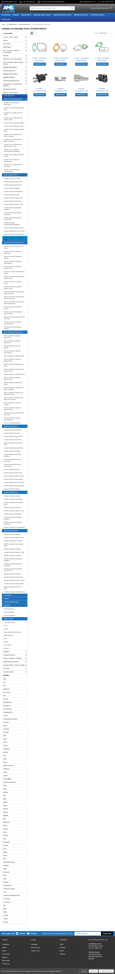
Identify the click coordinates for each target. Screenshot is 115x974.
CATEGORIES (6, 15)
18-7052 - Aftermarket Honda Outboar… (60, 59)
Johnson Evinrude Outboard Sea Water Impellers (14, 292)
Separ (5, 869)
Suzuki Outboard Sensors (12, 469)
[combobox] (50, 8)
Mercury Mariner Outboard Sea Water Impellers (13, 388)
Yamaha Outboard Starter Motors (14, 580)
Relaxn (5, 852)
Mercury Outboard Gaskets (12, 423)
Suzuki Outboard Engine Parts (13, 436)
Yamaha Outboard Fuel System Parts (13, 545)
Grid (31, 33)
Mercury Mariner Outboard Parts (13, 332)
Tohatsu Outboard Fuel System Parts (13, 503)
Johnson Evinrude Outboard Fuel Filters (14, 272)
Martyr (5, 805)
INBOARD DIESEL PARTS (42, 15)
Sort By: (97, 33)
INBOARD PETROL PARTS (62, 15)
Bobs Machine (7, 702)
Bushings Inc (7, 705)
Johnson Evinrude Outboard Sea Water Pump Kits (14, 297)
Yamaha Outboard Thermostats (14, 583)
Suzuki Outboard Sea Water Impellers (12, 455)
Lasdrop (5, 792)
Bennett (5, 699)
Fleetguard (6, 749)
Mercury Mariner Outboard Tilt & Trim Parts (14, 413)
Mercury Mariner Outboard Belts (14, 356)
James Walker (7, 779)
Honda (6, 629)
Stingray (5, 882)
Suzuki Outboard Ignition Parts (13, 448)
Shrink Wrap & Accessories (11, 661)
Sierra (5, 875)
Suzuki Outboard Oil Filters (12, 451)
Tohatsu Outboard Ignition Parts (14, 511)
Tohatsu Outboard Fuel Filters (13, 499)
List (36, 33)
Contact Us (5, 964)
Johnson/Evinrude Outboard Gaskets (12, 328)
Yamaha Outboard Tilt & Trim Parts (13, 587)
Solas (5, 879)
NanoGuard (6, 822)
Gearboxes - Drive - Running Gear (12, 59)
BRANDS (16, 15)
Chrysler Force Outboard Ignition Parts (14, 130)
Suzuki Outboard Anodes (11, 433)
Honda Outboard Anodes (11, 195)
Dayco (5, 725)
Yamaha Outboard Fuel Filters (13, 541)
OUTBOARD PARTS (97, 15)
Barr (4, 695)
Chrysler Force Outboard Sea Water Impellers (13, 135)
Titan (4, 892)
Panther (5, 835)
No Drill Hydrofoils (9, 615)
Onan (4, 832)
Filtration (5, 55)
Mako (4, 799)
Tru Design (6, 898)
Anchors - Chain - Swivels (10, 37)
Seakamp (6, 865)
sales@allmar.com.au (89, 1)
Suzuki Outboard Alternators (13, 430)
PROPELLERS (6, 19)
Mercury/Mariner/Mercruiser (12, 632)
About (4, 951)
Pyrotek (5, 845)
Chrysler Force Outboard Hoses (13, 126)
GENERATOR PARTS (81, 15)
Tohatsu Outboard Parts (11, 492)
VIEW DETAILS (40, 64)
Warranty (62, 954)
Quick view (39, 46)
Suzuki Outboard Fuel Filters (12, 439)
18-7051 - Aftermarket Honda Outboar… (81, 59)
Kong (4, 789)
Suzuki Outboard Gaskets (12, 489)
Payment (62, 947)
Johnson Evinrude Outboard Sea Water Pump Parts (14, 302)
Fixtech (5, 745)
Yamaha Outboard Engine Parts (14, 537)
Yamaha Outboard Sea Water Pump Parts (13, 569)
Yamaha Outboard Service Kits (13, 577)
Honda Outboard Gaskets (12, 188)
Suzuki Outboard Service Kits (13, 473)
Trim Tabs (6, 668)
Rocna (5, 855)
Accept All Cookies (106, 971)
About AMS (6, 960)
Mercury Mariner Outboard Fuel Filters (14, 365)
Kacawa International (9, 782)
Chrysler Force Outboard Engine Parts (14, 108)
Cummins (6, 722)
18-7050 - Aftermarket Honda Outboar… (102, 59)
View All (5, 922)
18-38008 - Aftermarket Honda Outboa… (81, 91)
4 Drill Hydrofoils (9, 612)
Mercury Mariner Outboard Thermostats (12, 352)
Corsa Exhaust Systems (10, 719)
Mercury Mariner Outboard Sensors (12, 403)
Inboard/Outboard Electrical (11, 80)
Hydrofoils (7, 605)
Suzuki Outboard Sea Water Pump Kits (12, 460)
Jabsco (5, 775)
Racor (5, 849)
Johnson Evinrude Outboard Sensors (12, 307)
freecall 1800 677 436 (95, 946)
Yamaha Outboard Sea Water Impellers (13, 559)
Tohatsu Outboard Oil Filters (12, 514)
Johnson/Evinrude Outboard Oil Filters (13, 247)
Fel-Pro (5, 742)
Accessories (7, 595)
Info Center (6, 954)
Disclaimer (34, 944)
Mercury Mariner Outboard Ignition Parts (12, 378)
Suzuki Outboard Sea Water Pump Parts (12, 465)
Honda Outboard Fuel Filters (13, 201)
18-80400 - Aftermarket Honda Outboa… (60, 91)
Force (5, 625)
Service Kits (6, 44)
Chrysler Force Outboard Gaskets (14, 123)
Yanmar (5, 918)
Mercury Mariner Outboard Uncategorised (12, 419)
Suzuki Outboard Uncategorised (14, 486)
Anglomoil (6, 689)
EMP (4, 735)
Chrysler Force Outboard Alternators (11, 103)
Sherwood (6, 872)
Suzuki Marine (7, 885)
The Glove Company (9, 889)
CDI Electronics (7, 709)
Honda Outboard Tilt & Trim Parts (14, 231)
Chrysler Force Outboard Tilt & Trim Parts (13, 165)
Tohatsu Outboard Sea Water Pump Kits (13, 523)
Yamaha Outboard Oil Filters (12, 555)
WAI (4, 905)
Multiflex (5, 815)
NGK (4, 819)
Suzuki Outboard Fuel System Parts (13, 444)
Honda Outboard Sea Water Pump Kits (12, 213)
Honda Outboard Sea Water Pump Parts (12, 218)
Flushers (6, 598)
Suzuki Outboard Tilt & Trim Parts (14, 482)
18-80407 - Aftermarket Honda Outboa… (39, 91)
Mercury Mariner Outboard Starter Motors (12, 408)
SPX (4, 859)
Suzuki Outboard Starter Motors (14, 476)
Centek (5, 715)
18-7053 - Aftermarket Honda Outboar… (39, 59)
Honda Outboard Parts (10, 175)
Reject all (93, 971)
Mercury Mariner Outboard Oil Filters (13, 383)
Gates (5, 759)
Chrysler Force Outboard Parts (13, 99)
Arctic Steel (6, 692)
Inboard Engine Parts (9, 70)
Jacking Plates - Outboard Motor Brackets (12, 85)
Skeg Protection (8, 618)
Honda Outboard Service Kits (13, 182)
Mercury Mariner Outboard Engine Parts (12, 360)
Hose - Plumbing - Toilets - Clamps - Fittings (13, 63)
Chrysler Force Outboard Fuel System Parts (13, 118)
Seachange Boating (9, 862)
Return (62, 951)
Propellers (6, 651)
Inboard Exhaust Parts (9, 89)
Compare (39, 49)
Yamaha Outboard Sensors (12, 574)
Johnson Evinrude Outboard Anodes (12, 257)
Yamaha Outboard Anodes (12, 534)
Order (61, 944)
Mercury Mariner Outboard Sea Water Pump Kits (13, 393)
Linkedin (22, 933)
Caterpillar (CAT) (8, 712)
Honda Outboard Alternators (13, 185)
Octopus (5, 829)
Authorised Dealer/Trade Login (99, 8)
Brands (4, 947)
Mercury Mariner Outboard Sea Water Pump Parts (13, 398)
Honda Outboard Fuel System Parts (13, 238)
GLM (4, 755)
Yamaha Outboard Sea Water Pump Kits (13, 564)
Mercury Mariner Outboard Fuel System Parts (14, 370)
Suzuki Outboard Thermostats (13, 479)
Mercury (5, 812)
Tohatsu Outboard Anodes (12, 496)
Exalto (5, 739)
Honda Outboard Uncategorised (14, 234)
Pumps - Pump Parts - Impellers (12, 658)
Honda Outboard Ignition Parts (13, 204)
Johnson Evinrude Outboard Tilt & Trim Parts (14, 318)
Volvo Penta (7, 645)
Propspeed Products (9, 655)
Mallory (5, 802)
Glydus (5, 762)
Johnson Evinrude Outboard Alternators (12, 252)
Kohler (5, 785)
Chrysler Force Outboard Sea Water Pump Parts (13, 145)
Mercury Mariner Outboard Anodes (12, 347)
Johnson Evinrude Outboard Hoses (12, 282)
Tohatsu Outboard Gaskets (12, 507)
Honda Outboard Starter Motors (14, 228)
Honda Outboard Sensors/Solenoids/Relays (12, 223)
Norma (5, 825)
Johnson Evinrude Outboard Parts (14, 242)
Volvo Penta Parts (8, 672)
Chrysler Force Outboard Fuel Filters (13, 113)
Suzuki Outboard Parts (10, 426)
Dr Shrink (5, 732)
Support (4, 957)
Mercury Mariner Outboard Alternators (12, 341)
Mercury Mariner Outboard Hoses (14, 374)
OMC (5, 638)
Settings (84, 971)
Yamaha (6, 648)
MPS (4, 795)
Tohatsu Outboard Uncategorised (14, 527)
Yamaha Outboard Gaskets (12, 549)
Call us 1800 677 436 (107, 1)
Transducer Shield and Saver (11, 895)
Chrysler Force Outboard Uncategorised (11, 170)
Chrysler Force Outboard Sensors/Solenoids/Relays (12, 150)
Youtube (33, 933)
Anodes (5, 40)
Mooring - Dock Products (10, 92)
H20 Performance (8, 765)
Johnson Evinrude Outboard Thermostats (12, 262)
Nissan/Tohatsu (8, 635)
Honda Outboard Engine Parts (13, 198)
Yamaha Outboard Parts (11, 530)
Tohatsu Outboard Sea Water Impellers (13, 518)
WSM (4, 908)
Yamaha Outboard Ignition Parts (14, 552)
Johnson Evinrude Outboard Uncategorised (12, 323)
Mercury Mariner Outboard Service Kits (12, 336)
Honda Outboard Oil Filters (12, 178)
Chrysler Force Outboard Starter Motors (14, 155)
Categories (5, 944)
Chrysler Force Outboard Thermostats (11, 160)
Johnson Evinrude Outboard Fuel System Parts (14, 277)
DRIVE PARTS (26, 15)
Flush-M (5, 752)
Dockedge (6, 729)
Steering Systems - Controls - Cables (14, 665)
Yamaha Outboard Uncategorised (14, 592)
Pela (4, 839)
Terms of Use (35, 951)
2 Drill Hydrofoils (9, 609)
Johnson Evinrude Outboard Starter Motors (12, 312)
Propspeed (6, 842)
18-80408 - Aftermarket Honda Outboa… (102, 91)
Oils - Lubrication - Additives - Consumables (11, 51)
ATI (4, 682)
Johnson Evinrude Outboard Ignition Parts (12, 287)
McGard (5, 809)
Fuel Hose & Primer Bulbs (11, 602)
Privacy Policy (35, 947)
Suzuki (6, 642)
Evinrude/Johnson (9, 622)
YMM (4, 912)
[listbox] (106, 33)
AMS (4, 679)
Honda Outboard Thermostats (13, 191)
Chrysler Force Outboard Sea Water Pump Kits (13, 140)
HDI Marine (6, 769)
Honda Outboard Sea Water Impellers (12, 208)
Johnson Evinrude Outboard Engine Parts (12, 267)
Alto (4, 685)
